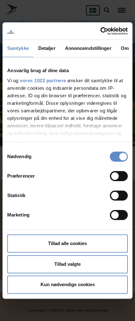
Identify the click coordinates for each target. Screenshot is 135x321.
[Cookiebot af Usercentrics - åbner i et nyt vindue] (100, 31)
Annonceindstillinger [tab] (88, 48)
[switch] (119, 176)
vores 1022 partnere (43, 80)
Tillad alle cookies (67, 243)
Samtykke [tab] (18, 48)
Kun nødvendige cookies (67, 284)
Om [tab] (125, 48)
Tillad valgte (67, 264)
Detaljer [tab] (47, 48)
